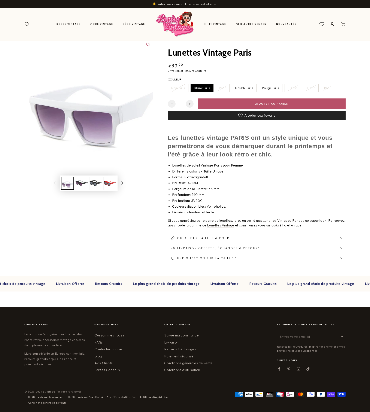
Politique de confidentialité (85, 397)
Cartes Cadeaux (107, 370)
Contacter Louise (108, 349)
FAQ (98, 342)
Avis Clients (103, 363)
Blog (98, 356)
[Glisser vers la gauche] (55, 183)
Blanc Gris (202, 88)
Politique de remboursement (46, 397)
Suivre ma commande (181, 335)
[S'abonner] (343, 336)
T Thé (310, 88)
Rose (222, 88)
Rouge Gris (270, 88)
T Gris (292, 88)
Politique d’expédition (154, 397)
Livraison (171, 342)
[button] (26, 24)
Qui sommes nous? (109, 335)
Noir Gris (178, 88)
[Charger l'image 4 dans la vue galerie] (109, 183)
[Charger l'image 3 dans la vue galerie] (95, 183)
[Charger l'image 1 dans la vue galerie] (67, 183)
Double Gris (244, 88)
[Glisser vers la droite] (122, 183)
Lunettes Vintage (220, 225)
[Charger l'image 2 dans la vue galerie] (81, 183)
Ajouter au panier (271, 103)
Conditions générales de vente (188, 363)
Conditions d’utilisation (182, 370)
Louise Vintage (45, 391)
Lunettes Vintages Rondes (283, 220)
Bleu (327, 88)
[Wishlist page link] (321, 24)
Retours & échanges (180, 349)
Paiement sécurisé (178, 356)
